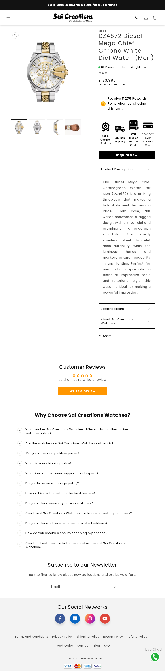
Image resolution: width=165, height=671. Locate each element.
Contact (83, 646)
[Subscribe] (114, 586)
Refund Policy (137, 637)
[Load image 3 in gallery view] (55, 127)
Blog (97, 646)
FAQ (107, 646)
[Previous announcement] (7, 5)
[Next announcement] (157, 5)
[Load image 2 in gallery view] (37, 127)
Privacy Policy (62, 637)
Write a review (82, 391)
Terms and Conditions (31, 637)
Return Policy (113, 637)
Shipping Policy (88, 637)
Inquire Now (127, 155)
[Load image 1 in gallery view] (19, 127)
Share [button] (107, 336)
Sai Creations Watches (87, 658)
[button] (8, 17)
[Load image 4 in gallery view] (73, 127)
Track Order (64, 646)
